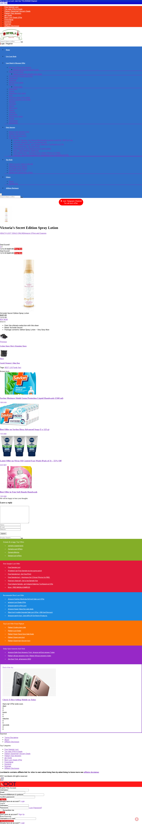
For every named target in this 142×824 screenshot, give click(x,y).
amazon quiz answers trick (19, 132)
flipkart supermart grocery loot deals (27, 74)
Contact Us (13, 184)
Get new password (7, 821)
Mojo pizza (13, 108)
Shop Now (18, 249)
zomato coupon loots (15, 546)
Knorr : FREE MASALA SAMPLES (26, 151)
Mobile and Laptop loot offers (21, 172)
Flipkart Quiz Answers (12, 13)
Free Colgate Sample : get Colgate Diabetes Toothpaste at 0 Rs (38, 144)
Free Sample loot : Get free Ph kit (26, 146)
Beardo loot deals (16, 116)
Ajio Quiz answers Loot (18, 136)
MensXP (12, 102)
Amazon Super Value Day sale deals (20, 609)
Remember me (8, 810)
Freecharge (8, 20)
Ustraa (11, 119)
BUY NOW (4, 319)
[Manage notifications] (137, 819)
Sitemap (7, 24)
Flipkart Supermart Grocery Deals (17, 11)
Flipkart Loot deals (16, 72)
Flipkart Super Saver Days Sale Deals (21, 634)
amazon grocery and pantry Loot (26, 70)
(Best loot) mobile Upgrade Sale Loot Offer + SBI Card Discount (30, 612)
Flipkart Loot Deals (14, 631)
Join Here (3, 3)
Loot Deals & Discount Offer (15, 63)
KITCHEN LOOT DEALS (18, 168)
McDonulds (13, 123)
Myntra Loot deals (16, 83)
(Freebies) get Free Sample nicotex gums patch (32, 149)
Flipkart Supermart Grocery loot (19, 641)
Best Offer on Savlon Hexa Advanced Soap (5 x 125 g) (24, 429)
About (11, 181)
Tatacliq (12, 112)
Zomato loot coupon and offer (21, 76)
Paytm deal (17, 87)
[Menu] (1, 194)
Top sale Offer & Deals (13, 9)
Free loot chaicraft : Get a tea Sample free (30, 142)
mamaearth (13, 78)
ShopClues (13, 114)
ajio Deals (8, 15)
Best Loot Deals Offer (13, 17)
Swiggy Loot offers (15, 556)
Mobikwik (12, 80)
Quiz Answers (10, 127)
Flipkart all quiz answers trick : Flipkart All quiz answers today (29, 656)
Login (2, 812)
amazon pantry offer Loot (17, 606)
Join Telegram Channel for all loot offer (72, 202)
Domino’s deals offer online (19, 98)
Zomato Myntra (13, 552)
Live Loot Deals (11, 56)
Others (8, 177)
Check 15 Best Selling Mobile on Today (19, 700)
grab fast (17, 368)
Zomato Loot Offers (15, 549)
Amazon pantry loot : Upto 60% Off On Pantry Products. (27, 616)
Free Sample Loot (11, 7)
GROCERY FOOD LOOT (18, 170)
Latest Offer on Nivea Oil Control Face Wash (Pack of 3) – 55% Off (30, 461)
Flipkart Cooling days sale (17, 627)
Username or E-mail (7, 818)
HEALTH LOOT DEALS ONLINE (21, 164)
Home (8, 50)
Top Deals (9, 160)
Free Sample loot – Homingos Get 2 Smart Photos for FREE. (36, 153)
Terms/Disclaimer (11, 738)
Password (11, 795)
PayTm (11, 85)
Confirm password (7, 797)
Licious (11, 91)
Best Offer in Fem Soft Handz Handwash (18, 492)
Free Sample (14, 138)
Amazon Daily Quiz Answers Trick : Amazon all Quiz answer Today (31, 652)
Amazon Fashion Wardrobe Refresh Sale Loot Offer (26, 599)
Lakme (11, 106)
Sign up (3, 799)
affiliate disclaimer (91, 772)
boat (11, 95)
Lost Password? (35, 808)
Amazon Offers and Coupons (20, 67)
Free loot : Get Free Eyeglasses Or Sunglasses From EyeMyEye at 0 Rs (41, 155)
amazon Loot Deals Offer (17, 602)
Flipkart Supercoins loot (16, 637)
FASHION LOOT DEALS (18, 166)
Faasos (11, 110)
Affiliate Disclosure (11, 26)
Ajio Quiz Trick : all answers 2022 (19, 659)
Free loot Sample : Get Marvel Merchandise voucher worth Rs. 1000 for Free (43, 140)
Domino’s (7, 22)
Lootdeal (12, 104)
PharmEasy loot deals (17, 93)
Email (2, 792)
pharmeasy (13, 89)
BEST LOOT (9, 368)
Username (4, 790)
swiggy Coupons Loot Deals (20, 100)
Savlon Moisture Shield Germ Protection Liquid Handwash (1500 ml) (31, 398)
